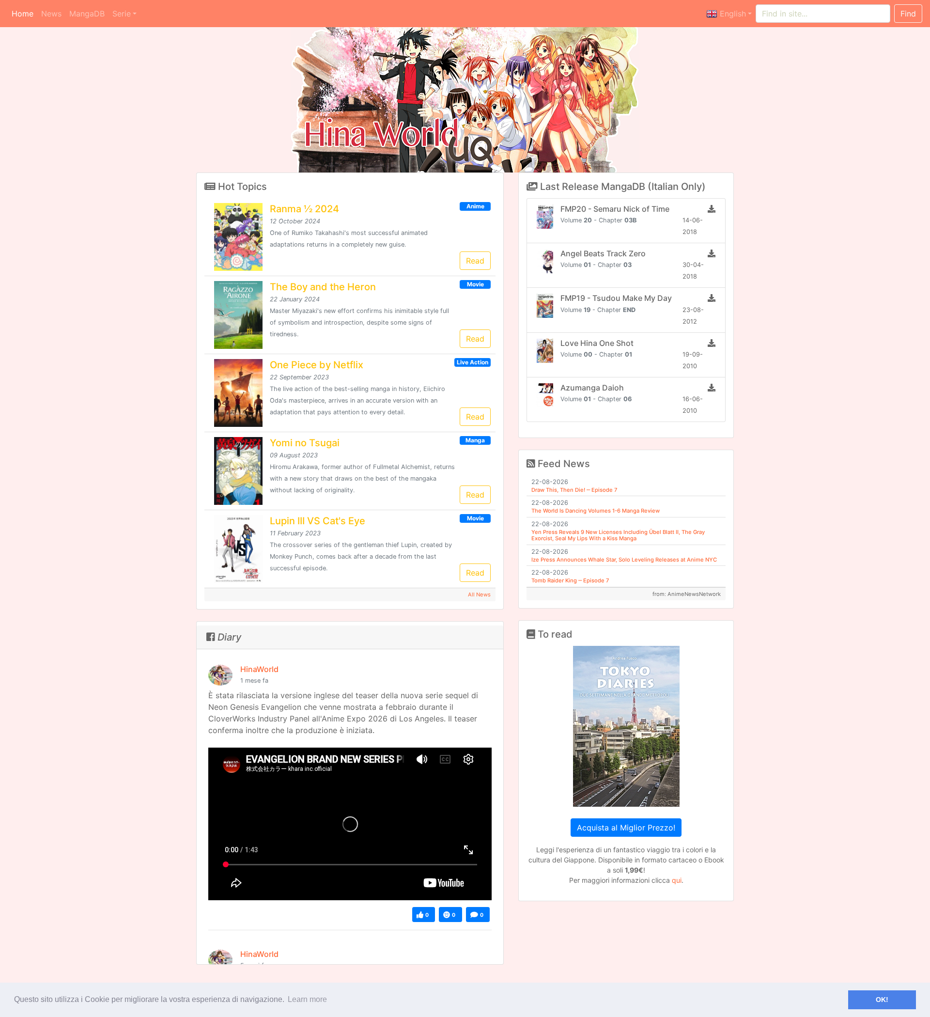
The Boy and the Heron (323, 287)
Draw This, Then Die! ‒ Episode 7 (574, 489)
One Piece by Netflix (316, 365)
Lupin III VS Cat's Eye (317, 521)
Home (24, 13)
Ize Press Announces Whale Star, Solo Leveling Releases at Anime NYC (624, 559)
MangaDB (87, 13)
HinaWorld (259, 669)
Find (908, 13)
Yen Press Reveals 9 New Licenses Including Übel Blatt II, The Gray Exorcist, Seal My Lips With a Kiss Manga (618, 535)
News (51, 13)
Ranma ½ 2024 (304, 209)
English (731, 13)
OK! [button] (882, 999)
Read (475, 261)
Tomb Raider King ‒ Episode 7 (570, 580)
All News (479, 594)
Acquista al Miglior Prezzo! (626, 827)
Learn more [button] (307, 999)
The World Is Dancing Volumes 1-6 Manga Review (595, 510)
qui (677, 880)
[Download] (711, 209)
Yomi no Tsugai (305, 443)
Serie (121, 13)
